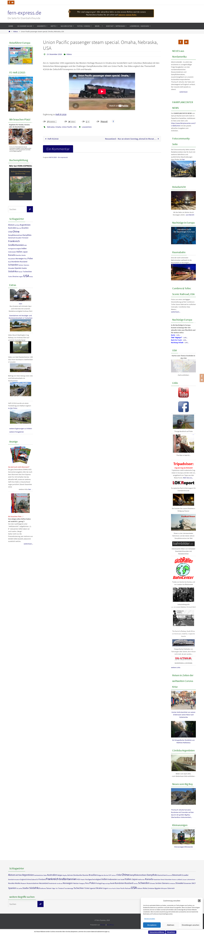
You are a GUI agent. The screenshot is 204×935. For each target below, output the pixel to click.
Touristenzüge (68, 888)
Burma (106, 875)
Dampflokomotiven (15, 235)
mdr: (20, 304)
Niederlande (52, 883)
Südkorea (43, 888)
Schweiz (152, 883)
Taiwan (20, 272)
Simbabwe (172, 883)
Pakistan (76, 883)
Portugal (99, 883)
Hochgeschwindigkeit (14, 248)
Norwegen (20, 258)
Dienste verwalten (149, 918)
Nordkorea (59, 883)
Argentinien (25, 224)
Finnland (25, 238)
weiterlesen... (28, 544)
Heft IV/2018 (52, 138)
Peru (25, 259)
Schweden (13, 264)
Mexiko (23, 255)
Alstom (11, 224)
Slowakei (11, 268)
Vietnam (139, 888)
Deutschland (162, 875)
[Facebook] (9, 2)
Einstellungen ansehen (190, 925)
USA (74, 127)
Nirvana (102, 925)
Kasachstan (156, 879)
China (16, 231)
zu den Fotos (12, 408)
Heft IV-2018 (60, 114)
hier (183, 159)
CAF (109, 875)
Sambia (136, 883)
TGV (56, 888)
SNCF (194, 883)
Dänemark (11, 238)
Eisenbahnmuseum (14, 879)
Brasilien (25, 228)
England (23, 879)
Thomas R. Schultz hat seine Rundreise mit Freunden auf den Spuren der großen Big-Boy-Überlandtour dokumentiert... (182, 813)
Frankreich (14, 241)
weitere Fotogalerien (16, 432)
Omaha (58, 127)
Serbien (21, 265)
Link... (178, 335)
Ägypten (158, 888)
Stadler (24, 268)
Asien (45, 875)
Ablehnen (170, 925)
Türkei (10, 276)
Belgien (60, 875)
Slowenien (187, 883)
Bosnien (19, 228)
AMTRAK (17, 225)
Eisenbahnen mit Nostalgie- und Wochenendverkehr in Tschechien (20, 316)
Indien (24, 248)
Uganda (92, 888)
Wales (31, 276)
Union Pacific (67, 127)
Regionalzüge (106, 883)
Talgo (53, 888)
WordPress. (110, 925)
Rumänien (15, 261)
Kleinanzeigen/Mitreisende (183, 847)
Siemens (26, 265)
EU (37, 879)
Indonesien (12, 252)
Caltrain (113, 875)
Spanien (18, 268)
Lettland (179, 879)
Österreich (171, 888)
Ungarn (20, 276)
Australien (12, 228)
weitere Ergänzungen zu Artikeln (20, 428)
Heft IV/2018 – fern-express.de (58, 157)
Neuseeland (11, 259)
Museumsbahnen (33, 883)
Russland (23, 261)
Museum (23, 883)
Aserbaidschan (38, 875)
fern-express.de (24, 12)
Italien (19, 251)
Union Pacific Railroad (123, 888)
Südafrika (13, 271)
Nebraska (51, 127)
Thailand (61, 888)
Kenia (162, 879)
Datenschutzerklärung (157, 932)
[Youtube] (12, 2)
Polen (30, 258)
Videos (15, 31)
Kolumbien (168, 879)
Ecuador (19, 238)
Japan (25, 252)
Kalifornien (141, 879)
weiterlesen (183, 92)
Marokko (18, 255)
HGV (25, 245)
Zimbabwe (151, 888)
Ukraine (15, 276)
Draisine (169, 875)
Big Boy (65, 875)
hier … (30, 489)
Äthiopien (164, 888)
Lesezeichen (87, 127)
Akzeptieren (151, 925)
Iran (118, 879)
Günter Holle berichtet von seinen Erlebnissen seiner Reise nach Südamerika (183, 714)
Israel (123, 879)
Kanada (11, 254)
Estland (33, 879)
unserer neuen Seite (127, 14)
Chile (10, 231)
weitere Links (175, 667)
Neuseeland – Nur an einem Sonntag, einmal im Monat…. (131, 138)
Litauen (184, 879)
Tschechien (27, 271)
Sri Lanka (19, 888)
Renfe (9, 262)
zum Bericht (190, 215)
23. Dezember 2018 (54, 54)
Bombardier (77, 875)
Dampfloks (27, 235)
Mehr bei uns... (188, 478)
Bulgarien (100, 875)
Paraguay (82, 883)
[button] (199, 900)
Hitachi (83, 879)
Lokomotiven (191, 879)
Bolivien (70, 875)
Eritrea (28, 879)
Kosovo (174, 879)
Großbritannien (16, 245)
